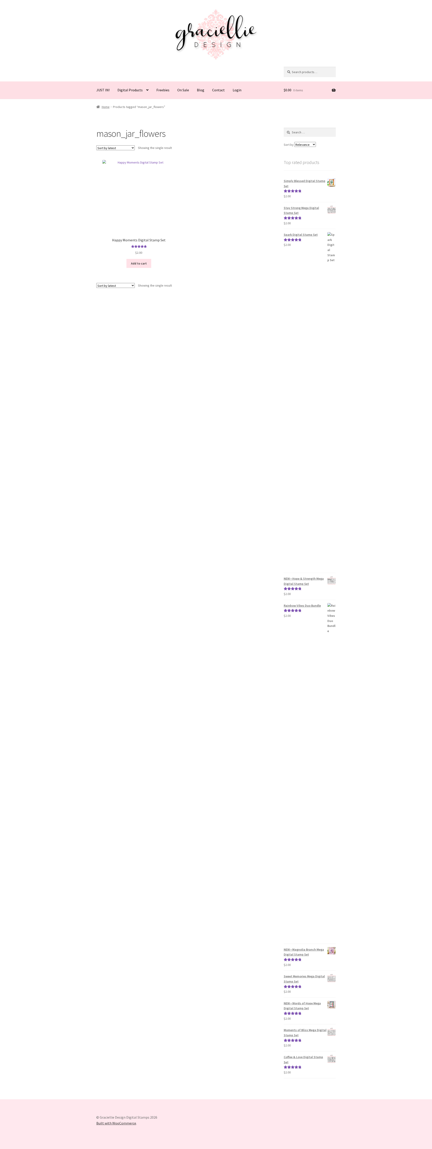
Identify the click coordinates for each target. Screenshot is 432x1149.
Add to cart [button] (139, 263)
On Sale (183, 90)
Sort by (289, 145)
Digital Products (130, 90)
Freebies (162, 90)
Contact (218, 90)
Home (106, 107)
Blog (200, 90)
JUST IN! (103, 90)
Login (237, 90)
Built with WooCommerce (116, 1123)
